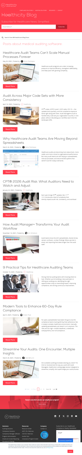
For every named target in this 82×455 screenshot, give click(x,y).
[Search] (3, 38)
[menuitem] (11, 426)
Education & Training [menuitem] (8, 441)
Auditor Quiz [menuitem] (25, 436)
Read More (10, 86)
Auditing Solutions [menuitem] (41, 10)
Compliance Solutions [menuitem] (26, 10)
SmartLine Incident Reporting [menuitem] (10, 439)
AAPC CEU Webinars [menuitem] (28, 431)
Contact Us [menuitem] (43, 429)
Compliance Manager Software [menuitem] (11, 434)
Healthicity (27, 104)
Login (8, 15)
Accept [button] (70, 451)
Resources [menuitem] (52, 10)
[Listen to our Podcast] (72, 416)
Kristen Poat (27, 315)
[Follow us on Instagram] (67, 416)
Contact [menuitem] (60, 10)
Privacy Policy (50, 447)
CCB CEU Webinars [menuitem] (27, 434)
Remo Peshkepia (29, 61)
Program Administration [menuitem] (9, 436)
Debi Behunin (29, 358)
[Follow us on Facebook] (59, 416)
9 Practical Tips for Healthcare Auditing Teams (38, 268)
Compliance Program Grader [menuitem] (30, 439)
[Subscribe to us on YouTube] (76, 416)
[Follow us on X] (63, 416)
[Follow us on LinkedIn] (55, 416)
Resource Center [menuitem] (27, 429)
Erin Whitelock (32, 233)
